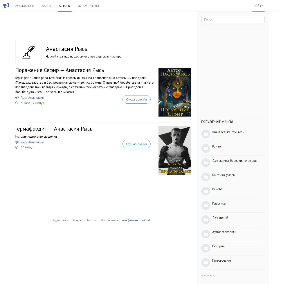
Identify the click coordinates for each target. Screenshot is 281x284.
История (218, 246)
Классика (219, 203)
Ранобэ (217, 189)
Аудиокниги (24, 6)
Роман (216, 146)
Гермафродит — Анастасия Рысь (53, 128)
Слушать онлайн (136, 99)
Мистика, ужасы (223, 175)
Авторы (64, 6)
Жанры (46, 6)
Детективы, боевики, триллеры (234, 160)
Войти (258, 6)
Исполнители (88, 6)
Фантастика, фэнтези (228, 132)
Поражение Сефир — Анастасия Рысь (59, 70)
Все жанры (207, 275)
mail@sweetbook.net (136, 220)
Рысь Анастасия (32, 97)
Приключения (222, 260)
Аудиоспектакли (224, 232)
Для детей (220, 218)
